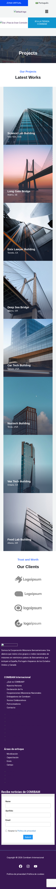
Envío (9, 761)
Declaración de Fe (15, 689)
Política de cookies (35, 874)
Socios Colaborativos (16, 700)
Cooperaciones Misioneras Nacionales (24, 693)
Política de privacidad (16, 874)
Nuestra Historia (14, 685)
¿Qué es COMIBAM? (15, 682)
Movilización (12, 754)
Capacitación (12, 757)
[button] (46, 12)
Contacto (11, 707)
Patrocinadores (14, 704)
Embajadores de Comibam (18, 696)
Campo (10, 765)
